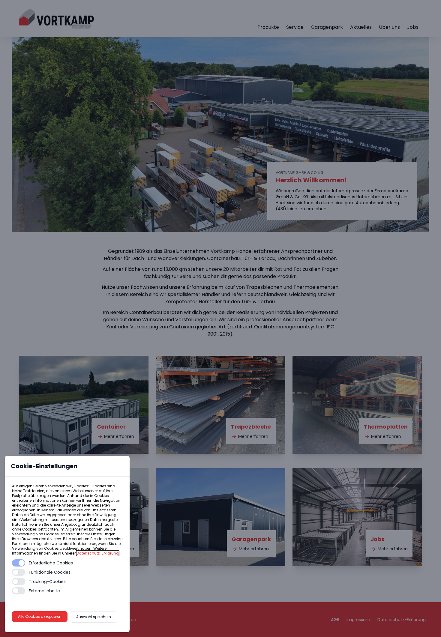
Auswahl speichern (93, 616)
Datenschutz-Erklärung (97, 553)
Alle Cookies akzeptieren (40, 616)
